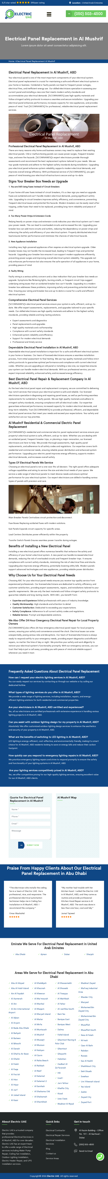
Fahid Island (63, 1034)
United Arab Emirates (92, 2)
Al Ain (14, 1003)
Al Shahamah (40, 1096)
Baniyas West (64, 1024)
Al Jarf (14, 1089)
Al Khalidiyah (40, 983)
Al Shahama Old (42, 1091)
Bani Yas (61, 1014)
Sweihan (85, 1076)
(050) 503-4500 (88, 13)
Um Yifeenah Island (90, 1081)
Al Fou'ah (15, 1074)
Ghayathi (62, 1053)
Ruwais (84, 1055)
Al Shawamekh (65, 983)
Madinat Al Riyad (66, 1103)
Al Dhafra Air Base (20, 1053)
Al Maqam (39, 1009)
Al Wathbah (63, 998)
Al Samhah (39, 1086)
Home (11, 61)
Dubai (67, 954)
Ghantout (62, 1048)
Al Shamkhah (40, 1101)
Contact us (51, 1153)
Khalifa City (63, 1088)
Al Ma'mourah (41, 998)
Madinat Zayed (88, 983)
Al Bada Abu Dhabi (20, 1028)
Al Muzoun (39, 1045)
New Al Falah (87, 1035)
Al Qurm (38, 1055)
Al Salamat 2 (40, 1081)
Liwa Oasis (62, 1098)
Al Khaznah (39, 988)
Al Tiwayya (63, 993)
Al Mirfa (38, 1024)
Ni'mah (84, 1040)
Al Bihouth (16, 1043)
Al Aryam (15, 1022)
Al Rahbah (39, 1065)
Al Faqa (14, 1069)
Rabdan (84, 1050)
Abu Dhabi (20, 954)
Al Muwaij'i (39, 1039)
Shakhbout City (88, 1066)
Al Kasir (14, 1100)
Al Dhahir (15, 1059)
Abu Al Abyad (17, 983)
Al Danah (15, 1048)
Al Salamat (39, 1076)
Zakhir (84, 1092)
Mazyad (85, 1002)
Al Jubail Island (18, 1095)
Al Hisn (14, 1079)
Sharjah (90, 954)
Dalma (61, 1029)
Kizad (60, 1093)
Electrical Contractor (55, 1130)
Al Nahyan (39, 1050)
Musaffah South (88, 1030)
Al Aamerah (16, 998)
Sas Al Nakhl (87, 1061)
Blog (48, 1148)
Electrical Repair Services (58, 1135)
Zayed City (86, 1097)
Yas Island (85, 1086)
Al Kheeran (39, 993)
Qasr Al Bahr (87, 1045)
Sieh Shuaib (86, 1071)
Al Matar (38, 1019)
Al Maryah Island (42, 1014)
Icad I (60, 1078)
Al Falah (15, 1064)
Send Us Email (86, 1151)
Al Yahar (61, 1003)
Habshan (62, 1059)
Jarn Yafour (63, 1083)
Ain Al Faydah (17, 993)
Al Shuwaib (63, 988)
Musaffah (85, 1024)
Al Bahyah (16, 1033)
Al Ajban (15, 1017)
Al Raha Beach (41, 1060)
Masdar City (87, 997)
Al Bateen (16, 1038)
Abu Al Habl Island (20, 988)
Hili (59, 1072)
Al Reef (37, 1071)
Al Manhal (39, 1003)
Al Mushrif (39, 1034)
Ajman (44, 954)
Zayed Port (86, 1102)
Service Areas (52, 1158)
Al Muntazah (40, 1029)
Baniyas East (64, 1019)
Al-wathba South (66, 1009)
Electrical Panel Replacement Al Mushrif (35, 61)
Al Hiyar (15, 1084)
